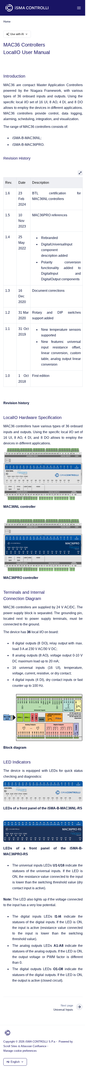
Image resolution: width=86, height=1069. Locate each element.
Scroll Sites (10, 1046)
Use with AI (17, 34)
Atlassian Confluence (33, 1046)
